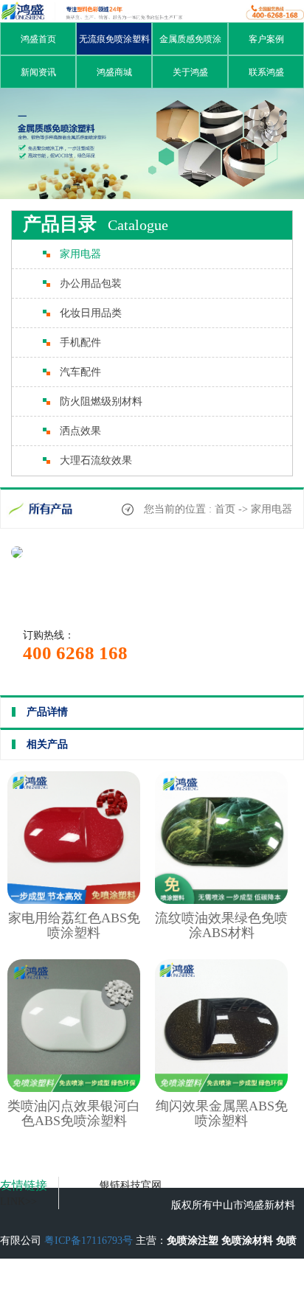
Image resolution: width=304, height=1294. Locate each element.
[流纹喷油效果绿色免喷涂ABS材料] (221, 900)
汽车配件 (80, 372)
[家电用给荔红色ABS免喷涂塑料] (73, 900)
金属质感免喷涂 (190, 39)
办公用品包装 (91, 283)
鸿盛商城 (114, 72)
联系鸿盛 (266, 72)
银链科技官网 (131, 1185)
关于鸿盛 (190, 72)
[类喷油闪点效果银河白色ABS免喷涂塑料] (73, 1088)
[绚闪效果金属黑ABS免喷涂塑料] (221, 1088)
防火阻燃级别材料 (101, 401)
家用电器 (80, 254)
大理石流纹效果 (96, 460)
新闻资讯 (38, 72)
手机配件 (80, 342)
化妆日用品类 (91, 313)
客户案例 (266, 39)
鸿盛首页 (38, 39)
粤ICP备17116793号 (88, 1240)
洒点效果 (80, 430)
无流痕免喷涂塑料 (114, 39)
